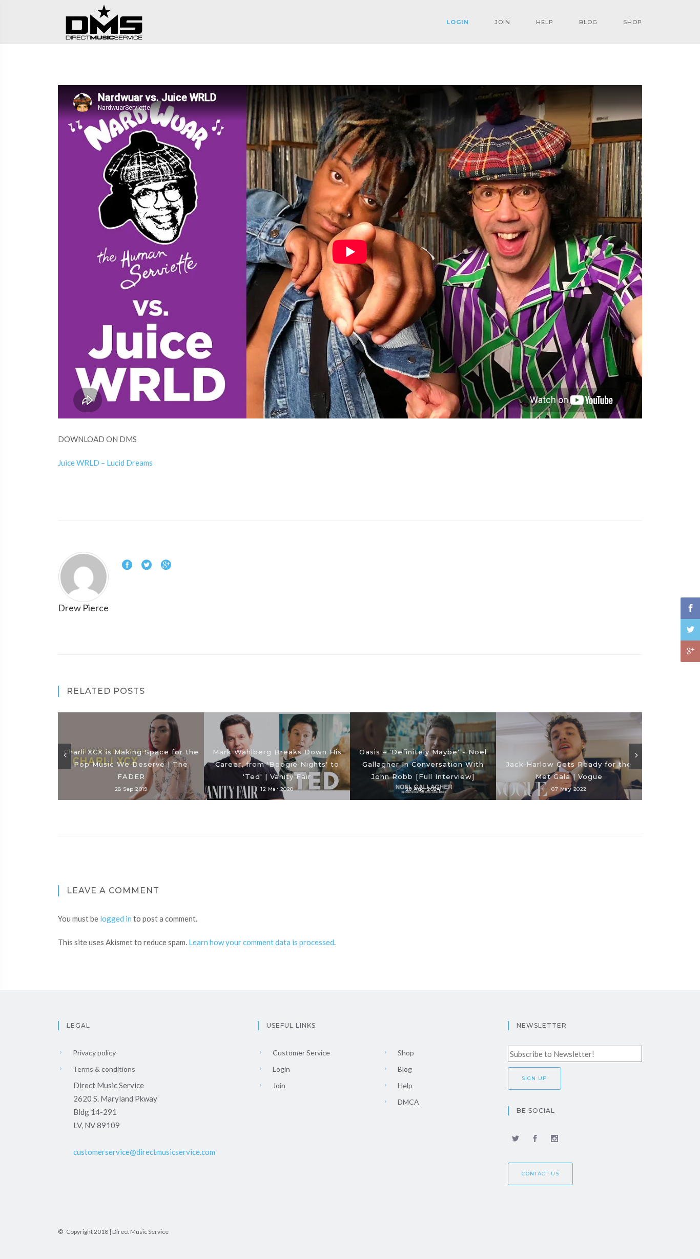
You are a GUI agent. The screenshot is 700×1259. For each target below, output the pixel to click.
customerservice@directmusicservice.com (144, 1151)
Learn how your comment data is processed (261, 942)
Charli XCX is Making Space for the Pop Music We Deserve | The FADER (131, 764)
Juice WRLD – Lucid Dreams (105, 462)
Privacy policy (93, 1052)
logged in (116, 918)
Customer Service (300, 1052)
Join (502, 22)
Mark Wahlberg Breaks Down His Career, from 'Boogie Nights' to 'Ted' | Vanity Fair (277, 764)
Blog (588, 22)
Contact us (540, 1173)
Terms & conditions (103, 1069)
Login (457, 22)
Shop (632, 22)
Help (544, 22)
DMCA (407, 1101)
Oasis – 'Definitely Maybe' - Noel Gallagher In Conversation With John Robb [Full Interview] (423, 764)
